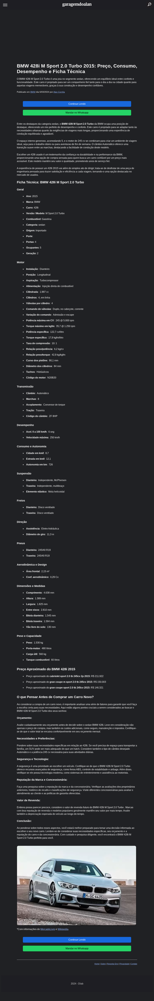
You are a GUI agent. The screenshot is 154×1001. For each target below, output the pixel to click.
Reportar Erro (112, 964)
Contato (134, 964)
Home (96, 964)
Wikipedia (63, 929)
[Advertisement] (77, 36)
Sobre (103, 964)
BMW (32, 92)
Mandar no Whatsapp (77, 112)
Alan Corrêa (59, 92)
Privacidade (124, 964)
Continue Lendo (77, 104)
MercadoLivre (47, 929)
